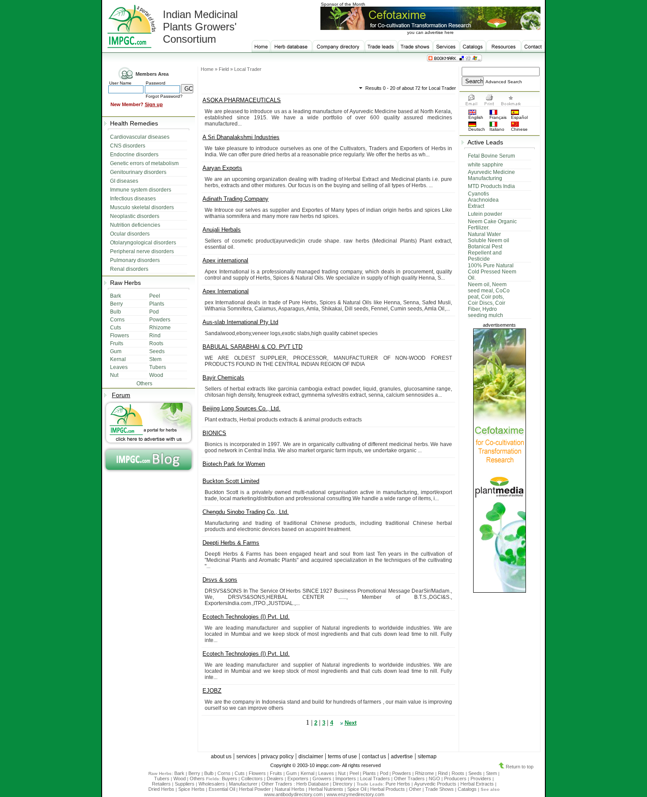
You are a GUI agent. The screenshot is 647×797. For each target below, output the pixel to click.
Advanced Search (503, 81)
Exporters (298, 778)
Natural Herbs (290, 789)
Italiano (496, 129)
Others (198, 778)
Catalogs (467, 789)
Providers (481, 778)
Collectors (252, 778)
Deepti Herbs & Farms (230, 542)
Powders (401, 773)
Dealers (275, 778)
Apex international (225, 260)
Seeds (475, 773)
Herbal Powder (255, 789)
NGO (434, 778)
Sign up (154, 104)
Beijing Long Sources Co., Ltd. (241, 408)
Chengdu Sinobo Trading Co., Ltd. (245, 512)
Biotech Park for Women (233, 464)
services (246, 756)
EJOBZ (211, 690)
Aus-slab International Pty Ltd (240, 322)
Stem (491, 773)
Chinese (519, 129)
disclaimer (310, 756)
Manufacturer (243, 783)
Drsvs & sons (219, 579)
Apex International (225, 291)
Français (498, 117)
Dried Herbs (161, 789)
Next (351, 723)
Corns (224, 773)
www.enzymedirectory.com (355, 794)
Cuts (240, 773)
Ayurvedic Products (435, 783)
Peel (354, 773)
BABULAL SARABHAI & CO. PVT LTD (252, 346)
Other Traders (409, 778)
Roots (458, 773)
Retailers (161, 783)
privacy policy (277, 756)
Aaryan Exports (222, 168)
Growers (321, 778)
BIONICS (214, 433)
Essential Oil (222, 789)
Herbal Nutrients (326, 789)
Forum (121, 394)
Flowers (257, 773)
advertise (402, 756)
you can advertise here (430, 32)
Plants (369, 773)
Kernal (307, 773)
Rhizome (424, 773)
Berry (194, 773)
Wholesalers (212, 783)
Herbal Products (387, 789)
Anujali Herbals (221, 229)
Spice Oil (356, 789)
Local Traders (375, 778)
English (475, 117)
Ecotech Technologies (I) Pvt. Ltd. (246, 616)
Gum (291, 773)
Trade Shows (439, 789)
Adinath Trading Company (235, 199)
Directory (343, 783)
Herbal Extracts (477, 783)
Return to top (518, 766)
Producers (455, 778)
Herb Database (312, 783)
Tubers (161, 778)
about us (221, 756)
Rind (443, 773)
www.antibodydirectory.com (293, 794)
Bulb (208, 773)
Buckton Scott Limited (230, 481)
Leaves (326, 773)
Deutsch (476, 129)
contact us (374, 756)
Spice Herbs (191, 789)
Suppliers (185, 783)
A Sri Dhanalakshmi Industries (240, 137)
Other (415, 789)
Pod (384, 773)
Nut (342, 773)
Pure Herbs (398, 783)
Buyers (229, 778)
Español (519, 117)
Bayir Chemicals (223, 377)
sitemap (427, 756)
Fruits (276, 773)
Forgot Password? (164, 96)
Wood (179, 778)
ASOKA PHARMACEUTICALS (241, 100)
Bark (179, 773)
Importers (345, 778)
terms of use (342, 756)
